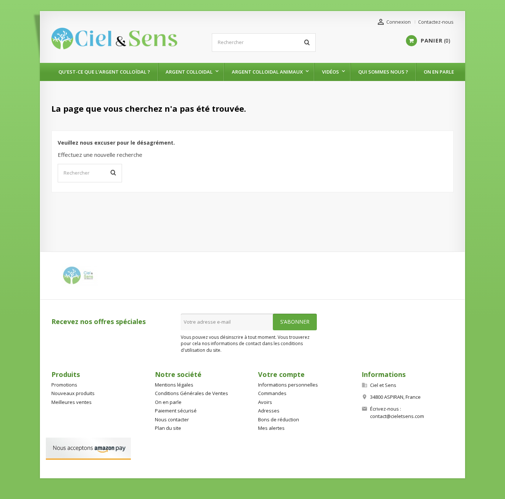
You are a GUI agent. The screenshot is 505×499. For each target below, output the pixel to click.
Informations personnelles (288, 384)
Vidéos (330, 71)
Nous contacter (172, 419)
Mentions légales (174, 384)
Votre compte (281, 374)
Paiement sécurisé (176, 410)
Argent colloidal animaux (267, 71)
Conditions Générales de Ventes (191, 393)
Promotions (64, 384)
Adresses (268, 410)
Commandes (272, 393)
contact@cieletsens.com (397, 416)
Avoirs (265, 402)
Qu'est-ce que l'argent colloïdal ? (104, 71)
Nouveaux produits (73, 393)
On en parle (439, 71)
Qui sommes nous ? (383, 71)
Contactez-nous (436, 21)
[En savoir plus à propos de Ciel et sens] (79, 275)
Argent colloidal (189, 71)
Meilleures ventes (71, 402)
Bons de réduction (278, 419)
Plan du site (168, 428)
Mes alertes (271, 428)
